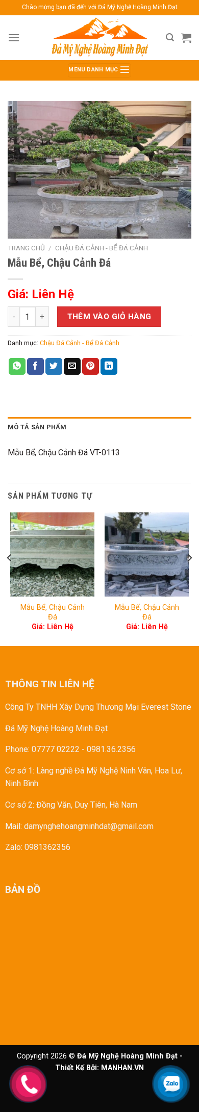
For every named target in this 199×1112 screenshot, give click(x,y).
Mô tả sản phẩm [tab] (37, 427)
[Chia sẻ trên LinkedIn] (109, 366)
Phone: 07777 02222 (42, 749)
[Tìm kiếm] (170, 37)
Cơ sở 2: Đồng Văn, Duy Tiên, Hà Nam (71, 805)
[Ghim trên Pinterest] (90, 366)
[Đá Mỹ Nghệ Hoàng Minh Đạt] (99, 38)
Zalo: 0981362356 (37, 847)
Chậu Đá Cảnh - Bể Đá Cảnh (101, 248)
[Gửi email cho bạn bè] (72, 366)
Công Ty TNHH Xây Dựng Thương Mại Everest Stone (98, 707)
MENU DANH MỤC (93, 70)
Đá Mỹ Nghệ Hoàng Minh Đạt (56, 728)
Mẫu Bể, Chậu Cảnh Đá (52, 612)
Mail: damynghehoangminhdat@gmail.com (79, 826)
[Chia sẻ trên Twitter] (53, 366)
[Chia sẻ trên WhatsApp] (17, 366)
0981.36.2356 (111, 749)
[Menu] (14, 37)
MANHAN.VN (122, 1068)
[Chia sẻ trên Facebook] (35, 366)
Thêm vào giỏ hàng (109, 316)
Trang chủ (26, 248)
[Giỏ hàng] (186, 38)
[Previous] (10, 578)
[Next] (189, 578)
